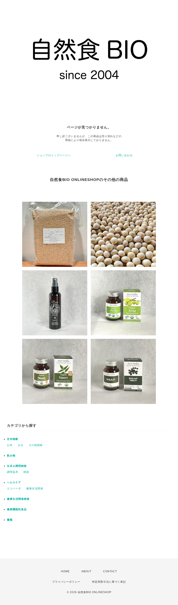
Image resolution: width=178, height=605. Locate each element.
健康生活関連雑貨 (18, 498)
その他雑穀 (36, 445)
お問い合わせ (124, 155)
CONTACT (110, 571)
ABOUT (86, 571)
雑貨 (26, 472)
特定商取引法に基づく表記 (109, 581)
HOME (65, 571)
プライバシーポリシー (66, 581)
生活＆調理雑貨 (17, 465)
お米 (10, 445)
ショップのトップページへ (54, 155)
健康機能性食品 (17, 509)
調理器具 (12, 472)
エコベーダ (14, 488)
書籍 (10, 519)
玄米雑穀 (12, 439)
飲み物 (11, 455)
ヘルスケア (14, 482)
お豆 (20, 445)
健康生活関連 (34, 488)
